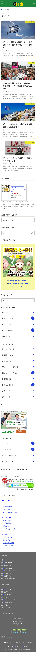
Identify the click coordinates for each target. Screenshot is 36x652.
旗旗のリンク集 (8, 545)
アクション (7, 589)
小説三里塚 (7, 509)
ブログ (5, 503)
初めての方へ (8, 318)
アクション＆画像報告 (12, 367)
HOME (4, 9)
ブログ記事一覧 (9, 349)
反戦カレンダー (9, 355)
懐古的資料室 (8, 385)
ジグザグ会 (7, 324)
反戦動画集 (7, 379)
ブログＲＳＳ (8, 461)
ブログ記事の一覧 (9, 578)
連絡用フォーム (9, 576)
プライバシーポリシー (11, 571)
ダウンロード (8, 391)
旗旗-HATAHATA (14, 649)
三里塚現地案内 (8, 543)
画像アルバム (7, 520)
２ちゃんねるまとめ (10, 512)
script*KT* (33, 627)
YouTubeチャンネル (10, 455)
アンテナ (7, 597)
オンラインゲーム (10, 373)
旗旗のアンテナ (9, 361)
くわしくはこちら (18, 286)
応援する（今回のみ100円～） (18, 281)
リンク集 (7, 397)
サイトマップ (8, 336)
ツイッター (7, 449)
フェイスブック (9, 443)
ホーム (6, 312)
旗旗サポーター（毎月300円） (18, 283)
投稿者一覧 (8, 573)
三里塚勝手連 (9, 330)
